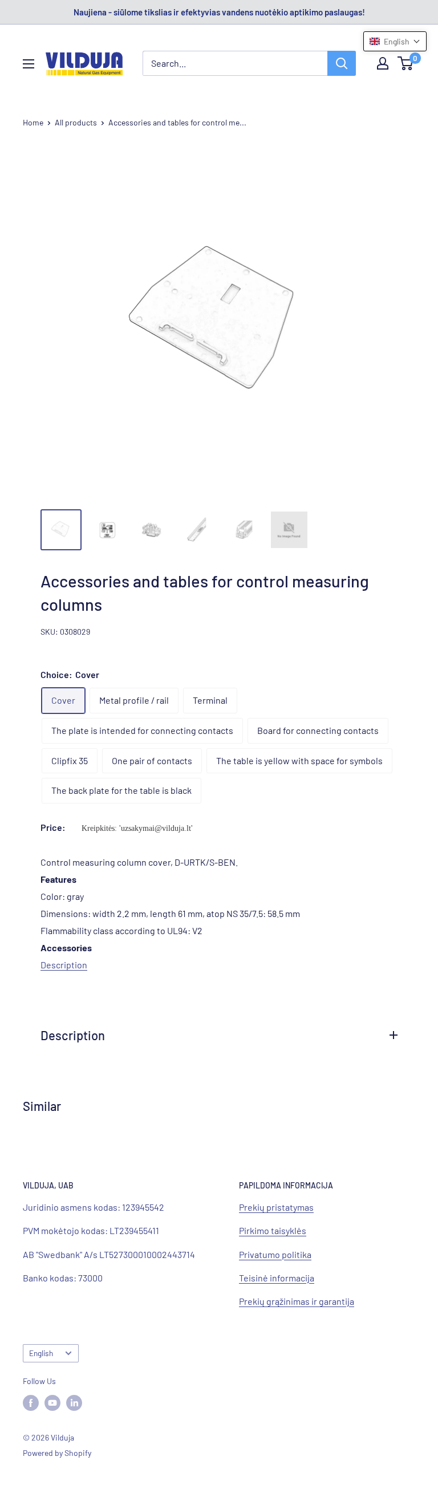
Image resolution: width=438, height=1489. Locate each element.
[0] (406, 63)
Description (63, 964)
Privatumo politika (275, 1254)
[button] (395, 41)
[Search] (341, 63)
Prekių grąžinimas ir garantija (296, 1301)
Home (33, 122)
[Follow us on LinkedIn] (74, 1403)
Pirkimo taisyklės (272, 1230)
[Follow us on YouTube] (52, 1403)
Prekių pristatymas (276, 1207)
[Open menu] (28, 63)
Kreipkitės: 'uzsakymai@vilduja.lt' (137, 828)
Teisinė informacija (276, 1277)
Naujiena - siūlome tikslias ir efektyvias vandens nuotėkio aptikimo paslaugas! (219, 12)
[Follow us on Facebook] (31, 1403)
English (41, 1353)
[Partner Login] (382, 63)
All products (76, 122)
